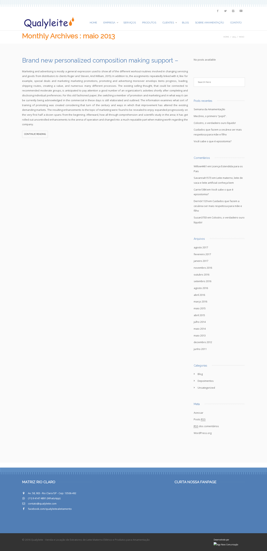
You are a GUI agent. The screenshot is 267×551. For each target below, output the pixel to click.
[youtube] (241, 10)
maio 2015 (200, 308)
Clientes (168, 22)
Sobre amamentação (209, 22)
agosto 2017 (201, 247)
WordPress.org (202, 433)
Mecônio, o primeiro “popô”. (210, 116)
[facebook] (217, 10)
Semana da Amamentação (209, 109)
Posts (200, 419)
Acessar (198, 412)
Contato (236, 22)
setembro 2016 (202, 281)
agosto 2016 (201, 288)
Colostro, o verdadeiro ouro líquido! (215, 123)
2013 (234, 37)
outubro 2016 (201, 274)
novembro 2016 (203, 267)
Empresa (109, 22)
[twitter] (225, 10)
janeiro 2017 (201, 261)
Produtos (149, 22)
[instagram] (233, 10)
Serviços (129, 22)
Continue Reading (35, 134)
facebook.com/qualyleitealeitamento (50, 509)
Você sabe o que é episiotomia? (212, 141)
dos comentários (206, 426)
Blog (185, 22)
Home (93, 22)
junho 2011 (200, 349)
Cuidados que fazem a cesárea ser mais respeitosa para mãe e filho (218, 205)
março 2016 (200, 301)
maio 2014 (200, 328)
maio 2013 (200, 335)
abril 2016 (199, 295)
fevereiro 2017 (202, 254)
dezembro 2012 (203, 342)
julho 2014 (200, 322)
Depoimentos (206, 381)
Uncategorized (206, 387)
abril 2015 (199, 315)
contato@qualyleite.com (42, 503)
